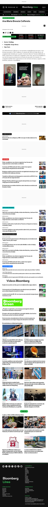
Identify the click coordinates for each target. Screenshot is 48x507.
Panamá (26, 477)
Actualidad (4, 491)
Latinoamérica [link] (41, 11)
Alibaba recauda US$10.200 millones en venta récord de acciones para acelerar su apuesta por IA (12, 341)
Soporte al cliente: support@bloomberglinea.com (34, 500)
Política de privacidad (29, 489)
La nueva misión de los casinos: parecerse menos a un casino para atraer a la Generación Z (33, 451)
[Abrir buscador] (6, 7)
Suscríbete (27, 488)
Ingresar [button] (44, 7)
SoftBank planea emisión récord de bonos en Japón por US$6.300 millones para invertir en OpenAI (34, 341)
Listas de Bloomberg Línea (7, 496)
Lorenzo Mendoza (39, 107)
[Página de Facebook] (3, 466)
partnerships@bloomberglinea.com (31, 498)
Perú (26, 475)
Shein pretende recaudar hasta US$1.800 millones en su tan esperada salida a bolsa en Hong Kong (13, 384)
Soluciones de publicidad (29, 501)
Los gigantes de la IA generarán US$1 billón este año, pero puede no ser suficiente (22, 277)
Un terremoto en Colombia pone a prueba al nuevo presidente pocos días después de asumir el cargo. (19, 290)
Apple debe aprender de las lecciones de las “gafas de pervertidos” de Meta (21, 270)
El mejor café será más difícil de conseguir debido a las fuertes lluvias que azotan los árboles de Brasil (19, 314)
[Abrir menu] (3, 7)
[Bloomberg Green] (24, 302)
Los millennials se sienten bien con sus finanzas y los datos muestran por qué (13, 430)
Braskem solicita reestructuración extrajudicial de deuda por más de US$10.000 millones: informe (20, 172)
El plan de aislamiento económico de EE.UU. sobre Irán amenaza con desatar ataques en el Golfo (34, 405)
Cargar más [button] (24, 411)
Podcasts (4, 494)
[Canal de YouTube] (9, 466)
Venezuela (27, 472)
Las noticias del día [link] (7, 11)
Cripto (3, 492)
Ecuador (26, 476)
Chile (26, 473)
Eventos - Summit (28, 497)
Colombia (27, 471)
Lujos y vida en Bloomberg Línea (13, 415)
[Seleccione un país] (17, 7)
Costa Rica (27, 479)
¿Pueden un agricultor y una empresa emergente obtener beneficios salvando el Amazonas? (18, 309)
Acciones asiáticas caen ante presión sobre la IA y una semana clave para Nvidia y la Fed (12, 362)
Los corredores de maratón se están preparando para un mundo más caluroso (34, 431)
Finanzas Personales (6, 493)
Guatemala (27, 482)
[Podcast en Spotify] (21, 466)
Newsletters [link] (16, 11)
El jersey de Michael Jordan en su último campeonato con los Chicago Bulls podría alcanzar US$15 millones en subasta (12, 452)
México (26, 469)
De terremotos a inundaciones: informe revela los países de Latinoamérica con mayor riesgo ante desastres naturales (18, 318)
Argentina (27, 470)
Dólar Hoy (4, 490)
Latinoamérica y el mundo (29, 467)
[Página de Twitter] (6, 466)
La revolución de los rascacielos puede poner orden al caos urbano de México (21, 273)
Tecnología (27, 491)
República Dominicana (29, 481)
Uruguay (26, 478)
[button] (44, 26)
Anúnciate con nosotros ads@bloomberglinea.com (34, 499)
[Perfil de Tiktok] (18, 466)
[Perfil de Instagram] (12, 466)
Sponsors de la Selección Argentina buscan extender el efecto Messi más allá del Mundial (34, 384)
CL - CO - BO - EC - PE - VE (8, 18)
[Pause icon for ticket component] (3, 15)
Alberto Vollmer (8, 107)
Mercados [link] (23, 11)
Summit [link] (29, 11)
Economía (4, 488)
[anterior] (3, 107)
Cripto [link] (35, 11)
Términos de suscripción (29, 490)
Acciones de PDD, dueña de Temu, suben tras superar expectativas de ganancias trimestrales (17, 167)
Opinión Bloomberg (7, 266)
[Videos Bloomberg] (24, 281)
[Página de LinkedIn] (15, 466)
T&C (26, 492)
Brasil (26, 468)
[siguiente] (45, 107)
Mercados (4, 489)
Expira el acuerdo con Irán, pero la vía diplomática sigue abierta (19, 285)
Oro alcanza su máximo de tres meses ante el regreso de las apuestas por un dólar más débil (34, 362)
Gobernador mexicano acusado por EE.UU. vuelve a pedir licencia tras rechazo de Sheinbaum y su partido (12, 405)
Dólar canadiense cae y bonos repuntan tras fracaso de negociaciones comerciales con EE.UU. (17, 163)
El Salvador (27, 480)
